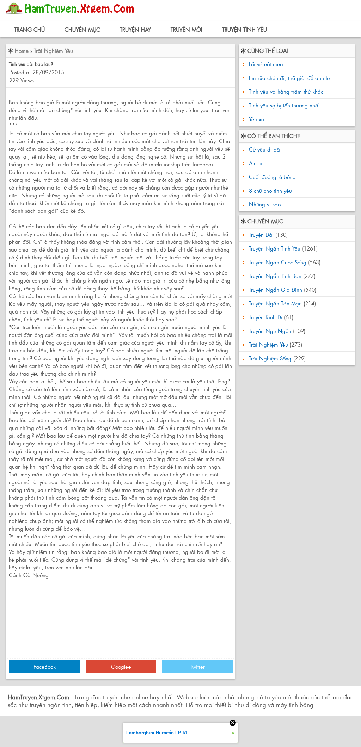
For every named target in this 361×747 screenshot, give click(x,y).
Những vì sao (264, 204)
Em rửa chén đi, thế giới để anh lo (289, 78)
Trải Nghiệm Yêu (53, 51)
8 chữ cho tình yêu (269, 190)
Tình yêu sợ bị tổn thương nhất (284, 105)
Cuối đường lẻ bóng (271, 177)
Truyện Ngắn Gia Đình (275, 289)
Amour (255, 163)
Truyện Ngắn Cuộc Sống (277, 262)
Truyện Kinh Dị (265, 317)
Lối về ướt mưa (266, 64)
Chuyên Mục (82, 29)
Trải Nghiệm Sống (270, 358)
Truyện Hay (135, 29)
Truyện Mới (186, 29)
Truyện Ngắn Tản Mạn (275, 303)
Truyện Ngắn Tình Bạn (275, 276)
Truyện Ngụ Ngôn (270, 331)
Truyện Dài (261, 234)
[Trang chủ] (71, 16)
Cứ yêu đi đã (263, 149)
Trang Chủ (29, 29)
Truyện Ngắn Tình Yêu (274, 248)
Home (22, 51)
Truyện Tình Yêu (244, 29)
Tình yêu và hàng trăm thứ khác (286, 91)
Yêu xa (256, 119)
